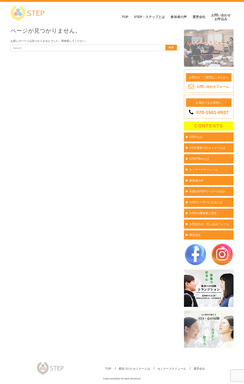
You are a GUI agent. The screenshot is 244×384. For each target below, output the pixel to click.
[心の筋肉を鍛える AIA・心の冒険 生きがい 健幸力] (209, 346)
